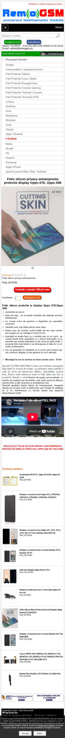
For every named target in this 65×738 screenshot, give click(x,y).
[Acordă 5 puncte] (25, 275)
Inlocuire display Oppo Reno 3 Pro (35, 570)
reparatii (28, 464)
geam (10, 464)
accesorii (19, 464)
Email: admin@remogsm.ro (17, 48)
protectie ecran (15, 460)
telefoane (38, 464)
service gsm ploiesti (46, 460)
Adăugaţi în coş (32, 297)
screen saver (29, 460)
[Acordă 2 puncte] (16, 275)
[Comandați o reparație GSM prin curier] (32, 292)
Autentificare (34, 42)
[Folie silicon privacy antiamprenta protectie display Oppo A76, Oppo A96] (32, 265)
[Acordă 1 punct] (13, 275)
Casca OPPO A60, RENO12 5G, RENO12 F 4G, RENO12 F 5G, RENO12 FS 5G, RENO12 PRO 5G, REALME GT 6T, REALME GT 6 (41, 657)
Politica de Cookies (46, 725)
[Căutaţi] (57, 36)
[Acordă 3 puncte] (19, 275)
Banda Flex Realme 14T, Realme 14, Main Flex (40, 674)
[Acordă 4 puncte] (22, 275)
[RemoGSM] (33, 22)
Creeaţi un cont (12, 42)
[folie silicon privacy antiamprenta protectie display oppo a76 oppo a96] (32, 268)
